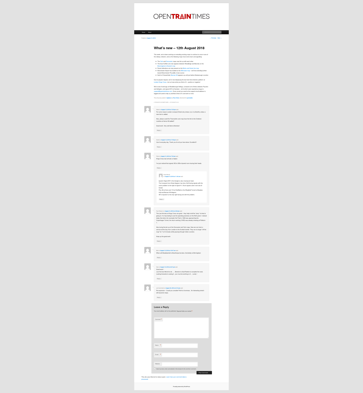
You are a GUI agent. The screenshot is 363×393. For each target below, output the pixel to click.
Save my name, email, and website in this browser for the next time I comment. (176, 369)
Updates (169, 98)
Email (158, 354)
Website (157, 364)
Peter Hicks (176, 98)
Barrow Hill (174, 75)
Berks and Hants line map (191, 68)
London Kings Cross (160, 82)
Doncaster (169, 61)
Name (158, 345)
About (149, 32)
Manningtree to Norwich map (166, 66)
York (161, 61)
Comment (158, 319)
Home (143, 32)
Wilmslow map (185, 71)
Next (220, 38)
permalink (190, 98)
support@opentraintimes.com (163, 91)
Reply (159, 130)
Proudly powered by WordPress (181, 386)
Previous (213, 38)
